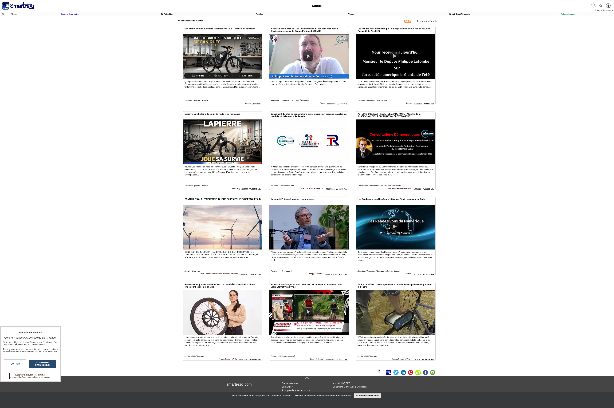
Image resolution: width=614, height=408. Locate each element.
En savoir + (287, 386)
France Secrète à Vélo (228, 359)
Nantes (248, 103)
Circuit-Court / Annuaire (459, 14)
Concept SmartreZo (70, 14)
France (322, 103)
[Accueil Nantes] (2, 14)
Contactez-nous (290, 383)
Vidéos (351, 14)
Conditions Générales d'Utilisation (350, 386)
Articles (259, 14)
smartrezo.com (239, 384)
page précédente (428, 21)
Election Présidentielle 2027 (312, 188)
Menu (14, 14)
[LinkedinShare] (403, 372)
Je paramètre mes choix (367, 395)
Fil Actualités (167, 14)
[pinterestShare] (410, 372)
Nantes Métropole (317, 359)
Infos (341, 383)
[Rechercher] (600, 5)
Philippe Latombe (316, 274)
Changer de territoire (604, 10)
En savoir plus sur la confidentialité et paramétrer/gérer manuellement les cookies (30, 376)
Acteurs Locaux (568, 14)
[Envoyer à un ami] (432, 372)
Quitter (15, 364)
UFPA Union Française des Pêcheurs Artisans (219, 274)
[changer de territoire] (593, 5)
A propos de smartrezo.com (296, 390)
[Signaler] (381, 372)
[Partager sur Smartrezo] (388, 372)
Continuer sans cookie (42, 363)
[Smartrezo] (22, 5)
